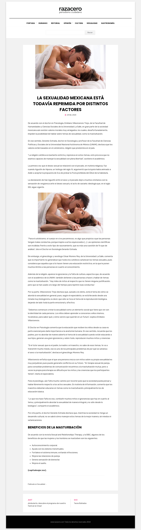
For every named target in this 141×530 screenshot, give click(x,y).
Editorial (55, 23)
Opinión (67, 23)
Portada (31, 23)
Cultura (79, 23)
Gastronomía (107, 23)
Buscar (90, 32)
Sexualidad (92, 23)
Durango (43, 23)
